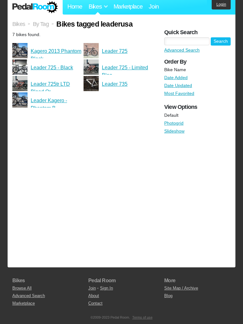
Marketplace (128, 6)
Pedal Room (35, 7)
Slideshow (174, 131)
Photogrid (174, 123)
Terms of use (142, 317)
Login (221, 4)
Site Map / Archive (181, 288)
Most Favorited (179, 93)
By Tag (41, 24)
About (93, 295)
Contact (95, 303)
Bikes (18, 24)
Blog (168, 295)
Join (154, 6)
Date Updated (178, 85)
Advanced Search (182, 50)
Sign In (106, 288)
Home (74, 6)
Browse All (22, 288)
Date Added (176, 77)
